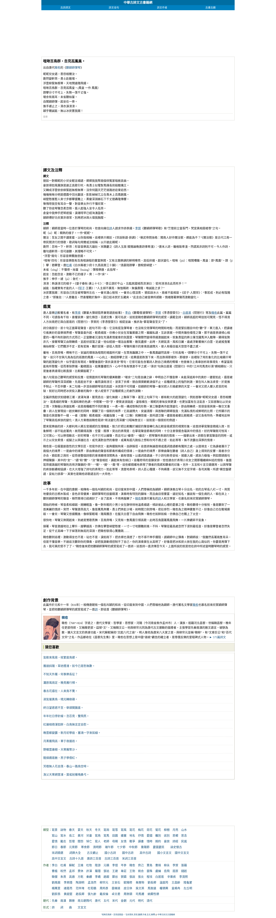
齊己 (141, 865)
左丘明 (188, 888)
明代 (141, 900)
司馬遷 (140, 894)
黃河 (80, 835)
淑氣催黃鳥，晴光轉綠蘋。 (60, 699)
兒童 (89, 835)
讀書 (141, 841)
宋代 (115, 900)
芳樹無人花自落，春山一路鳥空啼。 (66, 766)
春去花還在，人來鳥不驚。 (60, 691)
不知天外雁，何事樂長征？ (60, 674)
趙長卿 (80, 894)
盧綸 (158, 871)
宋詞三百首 (129, 858)
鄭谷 (115, 876)
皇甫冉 (176, 888)
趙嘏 (106, 876)
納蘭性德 (153, 894)
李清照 (183, 876)
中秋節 (133, 847)
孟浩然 (92, 882)
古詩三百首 (111, 858)
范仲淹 (80, 888)
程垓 (149, 876)
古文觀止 (92, 852)
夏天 (80, 829)
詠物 (63, 829)
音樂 (45, 117)
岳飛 (167, 871)
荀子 (82, 288)
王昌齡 (176, 882)
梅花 (141, 829)
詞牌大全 (75, 852)
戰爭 (132, 841)
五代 (106, 900)
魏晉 (72, 900)
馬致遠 (152, 888)
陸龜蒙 (188, 882)
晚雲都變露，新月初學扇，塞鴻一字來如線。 (72, 732)
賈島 (149, 865)
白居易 (187, 312)
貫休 (80, 871)
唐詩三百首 (94, 858)
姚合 (141, 871)
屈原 (175, 871)
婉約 (158, 841)
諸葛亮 (68, 888)
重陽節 (145, 847)
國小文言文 (164, 852)
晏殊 (149, 871)
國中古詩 (128, 852)
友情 (123, 841)
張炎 (141, 876)
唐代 (98, 900)
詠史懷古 (176, 847)
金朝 (123, 900)
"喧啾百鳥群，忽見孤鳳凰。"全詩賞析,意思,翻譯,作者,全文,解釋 (128, 915)
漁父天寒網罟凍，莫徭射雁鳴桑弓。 (66, 774)
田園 (115, 835)
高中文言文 (59, 858)
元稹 (106, 865)
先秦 (54, 900)
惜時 (149, 841)
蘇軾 (72, 865)
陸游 (98, 865)
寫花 (132, 829)
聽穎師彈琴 (73, 67)
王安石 (116, 882)
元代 (132, 900)
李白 (128, 312)
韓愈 (57, 67)
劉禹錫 (56, 882)
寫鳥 (98, 835)
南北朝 (82, 900)
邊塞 (123, 835)
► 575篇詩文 (217, 637)
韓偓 (54, 876)
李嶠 (98, 876)
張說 (132, 876)
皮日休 (128, 888)
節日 (54, 847)
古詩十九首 (76, 858)
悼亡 (89, 841)
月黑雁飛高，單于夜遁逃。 (60, 741)
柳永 (167, 865)
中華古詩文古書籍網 (138, 2)
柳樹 (167, 829)
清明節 (97, 847)
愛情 (54, 841)
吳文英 (140, 888)
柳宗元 (104, 882)
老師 (106, 841)
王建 (115, 871)
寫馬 (106, 835)
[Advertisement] (137, 32)
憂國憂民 (158, 847)
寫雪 (115, 829)
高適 (72, 876)
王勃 (132, 871)
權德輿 (164, 888)
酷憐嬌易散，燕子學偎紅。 (60, 758)
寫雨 (106, 829)
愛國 (149, 835)
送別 (167, 835)
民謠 (184, 841)
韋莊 (123, 871)
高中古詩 (145, 852)
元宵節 (73, 847)
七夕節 (121, 847)
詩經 (175, 841)
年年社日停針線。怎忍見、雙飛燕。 (66, 716)
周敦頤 (128, 894)
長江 (72, 835)
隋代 (89, 900)
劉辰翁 (56, 894)
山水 (184, 829)
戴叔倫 (104, 894)
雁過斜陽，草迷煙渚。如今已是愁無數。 (69, 666)
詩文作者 (162, 7)
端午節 (109, 847)
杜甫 (69, 265)
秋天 (89, 829)
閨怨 (80, 841)
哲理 (72, 841)
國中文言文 (182, 852)
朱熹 (63, 876)
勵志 (63, 841)
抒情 (141, 835)
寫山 (54, 835)
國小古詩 (110, 852)
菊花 (158, 829)
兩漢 (63, 900)
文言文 (82, 907)
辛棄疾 (171, 876)
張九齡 (92, 894)
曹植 (54, 871)
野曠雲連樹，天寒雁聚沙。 (60, 749)
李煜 (115, 865)
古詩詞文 (65, 7)
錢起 (184, 871)
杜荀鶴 (92, 888)
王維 (80, 865)
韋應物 (140, 882)
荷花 (149, 829)
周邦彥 (104, 888)
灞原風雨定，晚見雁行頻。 (60, 682)
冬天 (98, 829)
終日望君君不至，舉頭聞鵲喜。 (63, 707)
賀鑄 (123, 876)
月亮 (175, 829)
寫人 (98, 841)
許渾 (89, 871)
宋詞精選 (57, 852)
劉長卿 (152, 882)
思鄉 (175, 835)
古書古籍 (210, 7)
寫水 (63, 835)
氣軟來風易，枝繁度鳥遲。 (60, 657)
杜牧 (89, 865)
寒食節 (85, 847)
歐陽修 (128, 882)
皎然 (63, 871)
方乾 (80, 876)
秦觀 (89, 876)
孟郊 (72, 871)
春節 (63, 847)
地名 (132, 835)
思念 (184, 835)
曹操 (158, 865)
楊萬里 (56, 888)
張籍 (184, 865)
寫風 (123, 829)
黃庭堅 (68, 894)
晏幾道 (116, 888)
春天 (72, 829)
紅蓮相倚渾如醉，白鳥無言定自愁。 (66, 724)
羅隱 (98, 871)
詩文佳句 (114, 7)
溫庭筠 (164, 882)
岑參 (123, 865)
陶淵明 (80, 882)
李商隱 (68, 882)
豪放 (167, 841)
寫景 (54, 829)
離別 (158, 835)
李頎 (77, 312)
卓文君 (116, 894)
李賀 (138, 228)
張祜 (106, 871)
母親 (115, 841)
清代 (149, 900)
